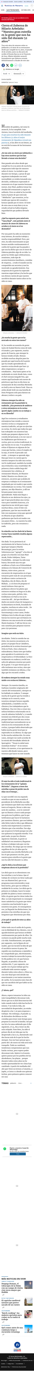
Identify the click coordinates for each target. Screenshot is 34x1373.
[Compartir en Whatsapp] (11, 66)
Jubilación (13, 1083)
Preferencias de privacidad (19, 1367)
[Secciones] (2, 5)
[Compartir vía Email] (20, 66)
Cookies (3, 1363)
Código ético (10, 1363)
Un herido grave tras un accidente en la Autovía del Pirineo (15, 19)
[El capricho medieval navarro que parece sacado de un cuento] (28, 1302)
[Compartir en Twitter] (7, 66)
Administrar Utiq (5, 1367)
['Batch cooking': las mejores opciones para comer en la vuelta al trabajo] (28, 1314)
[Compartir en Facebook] (3, 66)
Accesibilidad (19, 1363)
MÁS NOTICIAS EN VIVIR (14, 1278)
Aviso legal (4, 1360)
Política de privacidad (14, 1360)
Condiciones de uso (27, 1360)
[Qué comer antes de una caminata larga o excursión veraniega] (28, 1329)
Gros (20, 1083)
